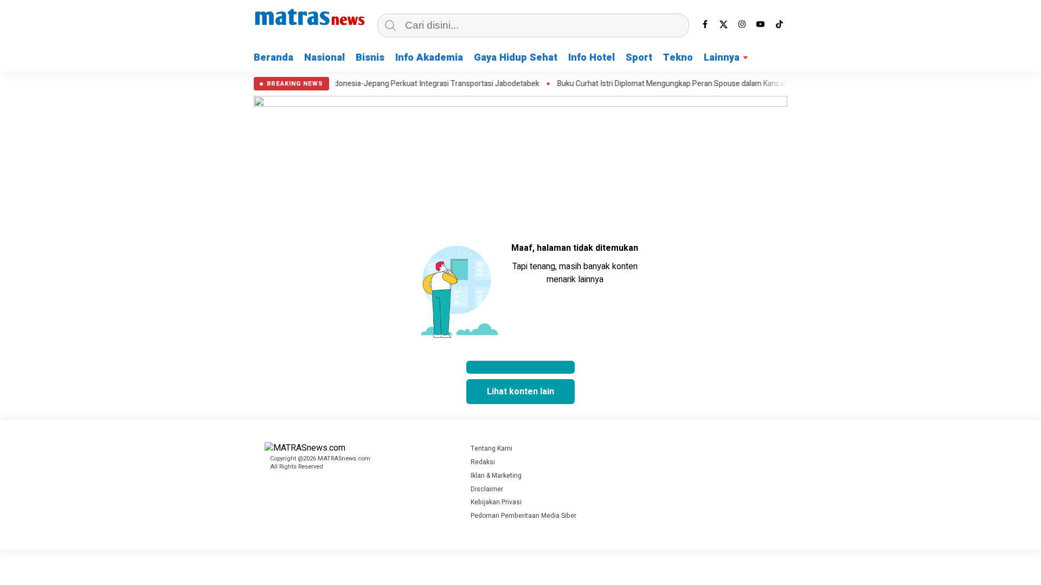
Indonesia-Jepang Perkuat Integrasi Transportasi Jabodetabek (419, 84)
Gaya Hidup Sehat (515, 57)
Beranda (273, 57)
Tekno (678, 57)
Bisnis (370, 57)
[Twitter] (724, 24)
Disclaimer (487, 489)
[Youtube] (761, 24)
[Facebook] (705, 24)
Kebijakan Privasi (496, 502)
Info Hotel (591, 57)
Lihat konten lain (520, 391)
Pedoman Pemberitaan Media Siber (523, 516)
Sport (639, 57)
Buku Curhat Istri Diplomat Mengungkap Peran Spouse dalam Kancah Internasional (681, 84)
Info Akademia (429, 57)
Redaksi (483, 462)
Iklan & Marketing (496, 475)
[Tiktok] (779, 24)
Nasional (324, 57)
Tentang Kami (491, 448)
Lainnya (722, 57)
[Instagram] (742, 24)
